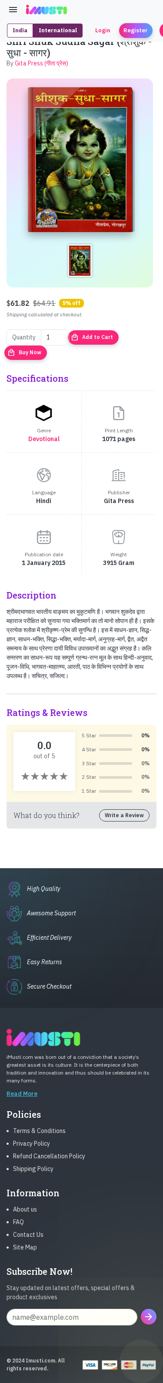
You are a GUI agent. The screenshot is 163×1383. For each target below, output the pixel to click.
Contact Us (28, 1235)
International (58, 30)
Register (135, 30)
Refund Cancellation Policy (49, 1156)
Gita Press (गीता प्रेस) (41, 63)
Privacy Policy (31, 1143)
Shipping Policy (33, 1169)
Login (102, 30)
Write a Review (124, 815)
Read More (22, 1094)
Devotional (44, 439)
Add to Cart (92, 337)
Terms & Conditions (39, 1131)
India (20, 30)
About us (25, 1209)
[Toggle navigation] (13, 9)
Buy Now (24, 352)
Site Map (25, 1247)
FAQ (18, 1222)
